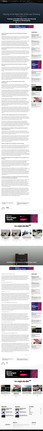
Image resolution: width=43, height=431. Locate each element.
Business (32, 40)
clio (16, 241)
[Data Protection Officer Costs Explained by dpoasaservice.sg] (36, 88)
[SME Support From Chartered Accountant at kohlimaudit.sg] (27, 233)
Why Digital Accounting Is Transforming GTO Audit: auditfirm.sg (35, 35)
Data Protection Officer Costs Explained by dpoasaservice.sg (10, 415)
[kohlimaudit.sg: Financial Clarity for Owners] (37, 233)
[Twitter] (39, 1)
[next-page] (22, 243)
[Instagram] (38, 1)
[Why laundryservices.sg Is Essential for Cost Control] (3, 412)
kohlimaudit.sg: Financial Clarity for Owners (37, 237)
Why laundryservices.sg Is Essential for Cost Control (9, 412)
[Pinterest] (24, 29)
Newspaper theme (6, 430)
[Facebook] (37, 1)
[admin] (16, 22)
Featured (32, 47)
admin (7, 207)
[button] (41, 1)
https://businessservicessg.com (9, 208)
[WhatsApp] (26, 29)
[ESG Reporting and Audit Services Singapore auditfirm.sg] (16, 233)
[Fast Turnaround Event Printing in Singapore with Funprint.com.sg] (36, 99)
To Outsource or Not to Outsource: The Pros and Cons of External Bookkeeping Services (23, 204)
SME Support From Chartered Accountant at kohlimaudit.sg (26, 237)
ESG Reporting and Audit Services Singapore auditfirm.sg (16, 238)
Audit (21, 17)
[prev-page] (20, 243)
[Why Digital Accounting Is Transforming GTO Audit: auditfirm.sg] (5, 233)
